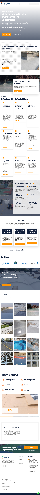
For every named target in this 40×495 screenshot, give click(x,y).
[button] (19, 4)
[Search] (38, 4)
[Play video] (6, 198)
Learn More (5, 127)
